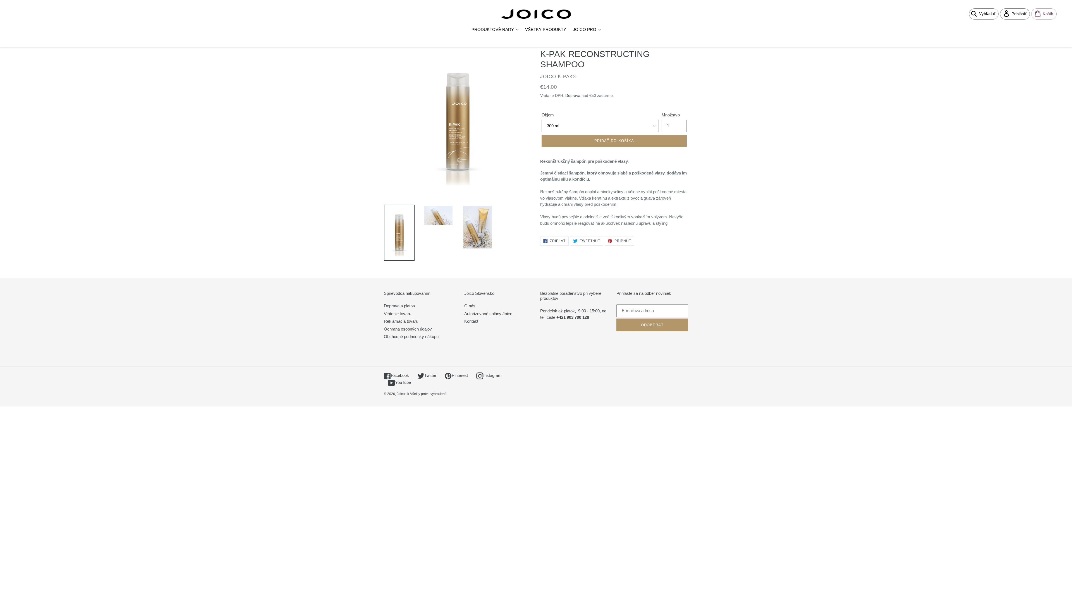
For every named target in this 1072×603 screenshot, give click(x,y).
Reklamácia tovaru (401, 321)
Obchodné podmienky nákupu (411, 336)
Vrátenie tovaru (397, 313)
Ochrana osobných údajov (408, 329)
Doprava (572, 95)
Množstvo (671, 115)
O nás (469, 305)
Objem (548, 115)
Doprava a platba (399, 305)
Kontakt (471, 321)
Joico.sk (403, 394)
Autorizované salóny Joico (488, 313)
